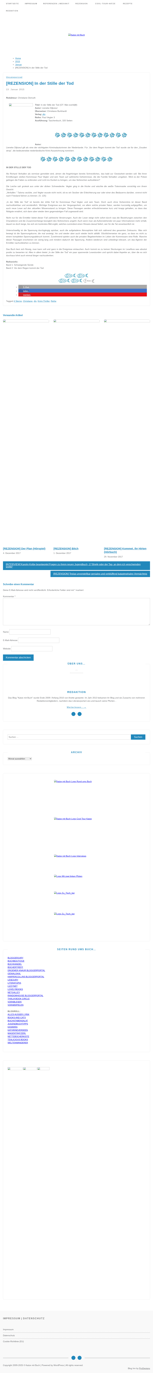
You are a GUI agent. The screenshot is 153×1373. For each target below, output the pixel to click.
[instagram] (73, 714)
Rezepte (128, 3)
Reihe (53, 301)
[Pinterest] (80, 1358)
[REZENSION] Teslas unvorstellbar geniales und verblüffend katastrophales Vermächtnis (100, 574)
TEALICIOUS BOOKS (18, 1039)
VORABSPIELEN (15, 1005)
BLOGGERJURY (15, 958)
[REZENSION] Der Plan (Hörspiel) (24, 548)
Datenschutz (9, 1335)
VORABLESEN (15, 1002)
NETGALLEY (14, 992)
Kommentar (9, 596)
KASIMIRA (12, 1027)
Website (7, 648)
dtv (43, 114)
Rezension (81, 3)
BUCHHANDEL (15, 964)
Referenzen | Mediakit (56, 3)
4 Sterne (18, 301)
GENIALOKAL (14, 973)
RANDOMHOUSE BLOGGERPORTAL (25, 995)
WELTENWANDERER (18, 1043)
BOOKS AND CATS (17, 1017)
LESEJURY (13, 980)
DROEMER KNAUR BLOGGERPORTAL (26, 970)
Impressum (31, 3)
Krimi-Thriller (44, 301)
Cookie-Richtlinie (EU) (13, 1341)
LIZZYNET (13, 986)
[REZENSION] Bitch (65, 548)
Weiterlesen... (76, 707)
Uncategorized (14, 77)
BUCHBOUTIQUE (16, 961)
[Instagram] (73, 1358)
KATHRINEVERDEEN (18, 1030)
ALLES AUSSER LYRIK (18, 1014)
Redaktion (12, 11)
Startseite (12, 3)
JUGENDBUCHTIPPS (18, 1024)
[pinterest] (80, 714)
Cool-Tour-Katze (105, 3)
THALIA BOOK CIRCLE (19, 998)
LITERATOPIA (14, 983)
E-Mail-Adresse (10, 640)
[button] (24, 287)
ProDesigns (144, 1368)
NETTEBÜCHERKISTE (18, 1036)
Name (6, 632)
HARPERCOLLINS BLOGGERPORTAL (26, 976)
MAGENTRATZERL (17, 1033)
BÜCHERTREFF (15, 967)
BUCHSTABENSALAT (18, 1020)
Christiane (28, 301)
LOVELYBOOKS (15, 989)
